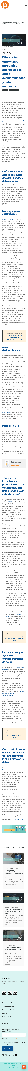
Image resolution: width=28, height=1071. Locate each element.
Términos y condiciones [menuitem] (10, 1063)
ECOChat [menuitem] (4, 1013)
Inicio (3, 21)
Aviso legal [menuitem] (21, 1063)
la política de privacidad (17, 1038)
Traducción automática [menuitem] (8, 1006)
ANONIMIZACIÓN (14, 90)
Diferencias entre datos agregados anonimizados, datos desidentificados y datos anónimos (13, 23)
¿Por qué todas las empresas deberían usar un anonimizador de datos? (14, 337)
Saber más (7, 986)
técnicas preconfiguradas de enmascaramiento (13, 694)
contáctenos (19, 819)
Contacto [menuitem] (5, 1023)
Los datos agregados (8, 219)
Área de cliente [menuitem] (6, 1016)
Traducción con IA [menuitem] (7, 1003)
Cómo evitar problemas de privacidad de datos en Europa (14, 735)
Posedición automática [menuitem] (8, 1009)
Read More (7, 886)
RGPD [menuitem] (13, 1065)
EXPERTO (5, 90)
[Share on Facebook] (4, 53)
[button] (26, 4)
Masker (4, 770)
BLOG (14, 945)
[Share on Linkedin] (10, 53)
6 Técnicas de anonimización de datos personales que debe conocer (13, 949)
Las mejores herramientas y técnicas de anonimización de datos (14, 638)
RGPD (10, 502)
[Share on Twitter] (7, 53)
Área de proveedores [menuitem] (8, 1020)
